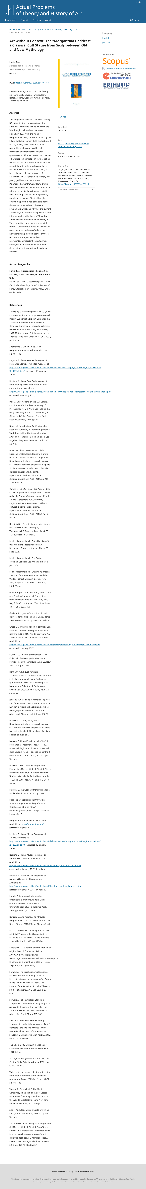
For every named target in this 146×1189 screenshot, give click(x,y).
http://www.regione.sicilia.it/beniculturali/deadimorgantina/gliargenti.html (45, 886)
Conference (10, 20)
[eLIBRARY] (116, 79)
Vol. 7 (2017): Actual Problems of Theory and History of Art (53, 29)
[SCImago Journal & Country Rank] (119, 68)
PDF (64, 117)
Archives (37, 20)
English (106, 38)
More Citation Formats (69, 189)
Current (24, 20)
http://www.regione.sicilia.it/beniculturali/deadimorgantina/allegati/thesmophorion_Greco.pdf (54, 644)
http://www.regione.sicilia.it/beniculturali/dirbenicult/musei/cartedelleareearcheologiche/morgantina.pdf (59, 391)
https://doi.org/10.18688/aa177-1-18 (31, 82)
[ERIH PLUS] (116, 90)
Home (12, 29)
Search (135, 20)
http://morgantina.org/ (32, 824)
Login (138, 2)
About (48, 20)
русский (106, 42)
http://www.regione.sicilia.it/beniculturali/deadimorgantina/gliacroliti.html (45, 865)
